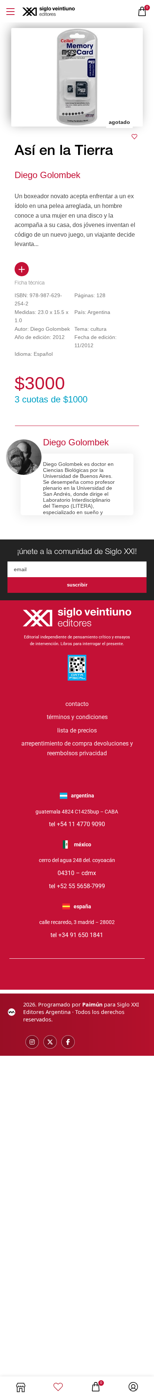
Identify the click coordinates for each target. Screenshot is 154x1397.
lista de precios (77, 730)
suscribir (77, 585)
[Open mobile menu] (10, 11)
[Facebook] (68, 1042)
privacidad (93, 753)
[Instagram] (32, 1042)
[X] (50, 1042)
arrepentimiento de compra (56, 743)
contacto (77, 703)
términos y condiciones (77, 717)
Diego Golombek (47, 175)
